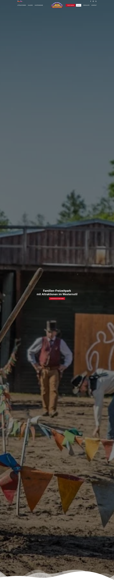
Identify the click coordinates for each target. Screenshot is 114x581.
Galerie (30, 5)
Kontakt (94, 5)
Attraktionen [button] (21, 5)
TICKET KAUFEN (70, 5)
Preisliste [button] (86, 5)
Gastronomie (39, 5)
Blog (78, 5)
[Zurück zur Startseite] (57, 5)
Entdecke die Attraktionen (57, 298)
